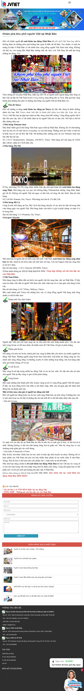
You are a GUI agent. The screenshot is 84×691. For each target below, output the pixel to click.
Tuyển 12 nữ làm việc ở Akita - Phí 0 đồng (29, 549)
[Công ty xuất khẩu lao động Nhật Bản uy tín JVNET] (10, 4)
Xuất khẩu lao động (8, 653)
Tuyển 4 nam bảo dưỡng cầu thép (26, 568)
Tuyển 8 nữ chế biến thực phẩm (25, 558)
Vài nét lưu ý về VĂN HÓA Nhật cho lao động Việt (25, 490)
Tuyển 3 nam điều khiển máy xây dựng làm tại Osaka (33, 577)
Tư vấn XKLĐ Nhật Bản (9, 660)
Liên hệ (4, 663)
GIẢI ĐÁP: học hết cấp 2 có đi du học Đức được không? (34, 586)
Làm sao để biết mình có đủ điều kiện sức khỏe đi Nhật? (34, 596)
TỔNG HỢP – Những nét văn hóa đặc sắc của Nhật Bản (27, 492)
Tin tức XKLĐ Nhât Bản (9, 657)
